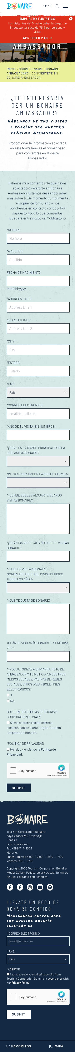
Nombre (14, 230)
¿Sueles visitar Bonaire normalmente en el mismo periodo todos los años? (35, 574)
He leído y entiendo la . (31, 751)
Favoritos (21, 1046)
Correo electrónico (24, 405)
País (10, 384)
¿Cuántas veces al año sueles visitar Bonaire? (38, 545)
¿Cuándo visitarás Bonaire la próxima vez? (37, 645)
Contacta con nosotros (32, 877)
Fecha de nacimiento (24, 272)
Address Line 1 (19, 299)
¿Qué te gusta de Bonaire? (28, 600)
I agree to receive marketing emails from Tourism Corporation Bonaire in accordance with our (38, 978)
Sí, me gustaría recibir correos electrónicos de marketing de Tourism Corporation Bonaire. (34, 728)
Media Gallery (16, 872)
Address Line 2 (19, 320)
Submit (18, 788)
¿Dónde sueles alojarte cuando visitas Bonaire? (34, 497)
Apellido (14, 251)
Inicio (11, 69)
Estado (13, 362)
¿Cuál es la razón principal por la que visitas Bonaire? (36, 450)
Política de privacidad (40, 872)
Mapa (59, 1046)
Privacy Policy (20, 982)
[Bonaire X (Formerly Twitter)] (10, 887)
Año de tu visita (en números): (31, 426)
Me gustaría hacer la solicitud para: (38, 474)
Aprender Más (35, 38)
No (11, 701)
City (11, 341)
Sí (10, 695)
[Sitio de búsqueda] (57, 6)
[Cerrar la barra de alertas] (70, 18)
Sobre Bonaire (31, 69)
